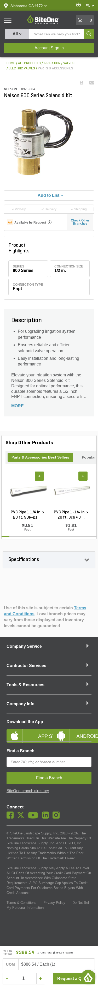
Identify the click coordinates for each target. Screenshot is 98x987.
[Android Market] (72, 731)
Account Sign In (49, 48)
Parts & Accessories (55, 68)
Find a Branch (20, 751)
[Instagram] (57, 817)
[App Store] (26, 731)
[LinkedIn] (46, 817)
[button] (26, 6)
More (17, 406)
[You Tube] (34, 817)
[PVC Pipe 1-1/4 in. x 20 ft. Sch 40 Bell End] (71, 490)
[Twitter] (22, 817)
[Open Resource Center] (88, 977)
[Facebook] (11, 817)
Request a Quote (73, 978)
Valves (68, 63)
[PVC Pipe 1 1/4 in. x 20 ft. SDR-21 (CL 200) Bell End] (27, 490)
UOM (10, 964)
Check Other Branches (80, 222)
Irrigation (52, 63)
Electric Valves (22, 68)
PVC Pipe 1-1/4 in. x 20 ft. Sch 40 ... (71, 515)
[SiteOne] (43, 23)
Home (11, 63)
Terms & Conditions (21, 903)
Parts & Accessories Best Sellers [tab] (40, 457)
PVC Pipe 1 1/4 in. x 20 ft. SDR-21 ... (27, 515)
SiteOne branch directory (28, 791)
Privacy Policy (54, 903)
